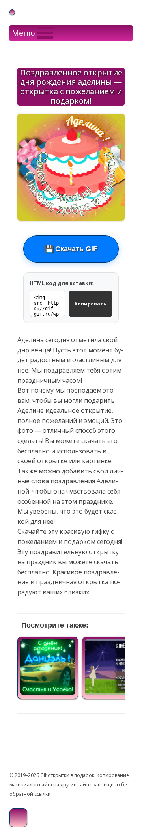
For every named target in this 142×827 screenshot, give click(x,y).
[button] (23, 33)
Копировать (90, 303)
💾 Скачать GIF (71, 249)
